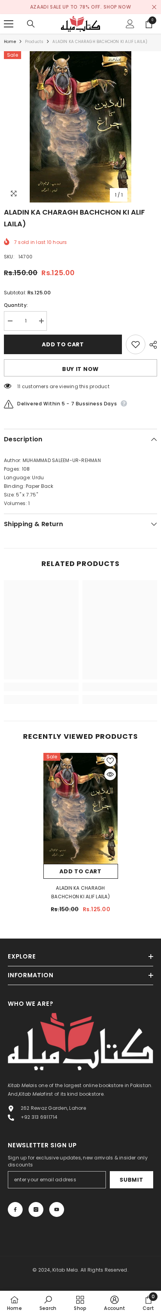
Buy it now (80, 369)
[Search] (31, 24)
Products (34, 42)
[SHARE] (151, 344)
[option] (80, 126)
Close (154, 7)
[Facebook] (15, 1209)
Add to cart (63, 344)
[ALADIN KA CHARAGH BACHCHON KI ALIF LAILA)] (80, 808)
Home (10, 42)
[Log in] (130, 24)
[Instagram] (36, 1209)
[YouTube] (56, 1209)
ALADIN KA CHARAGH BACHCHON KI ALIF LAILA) (80, 892)
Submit (131, 1180)
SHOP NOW (117, 7)
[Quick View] (110, 774)
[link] (41, 687)
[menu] (8, 24)
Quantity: (16, 305)
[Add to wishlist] (135, 344)
